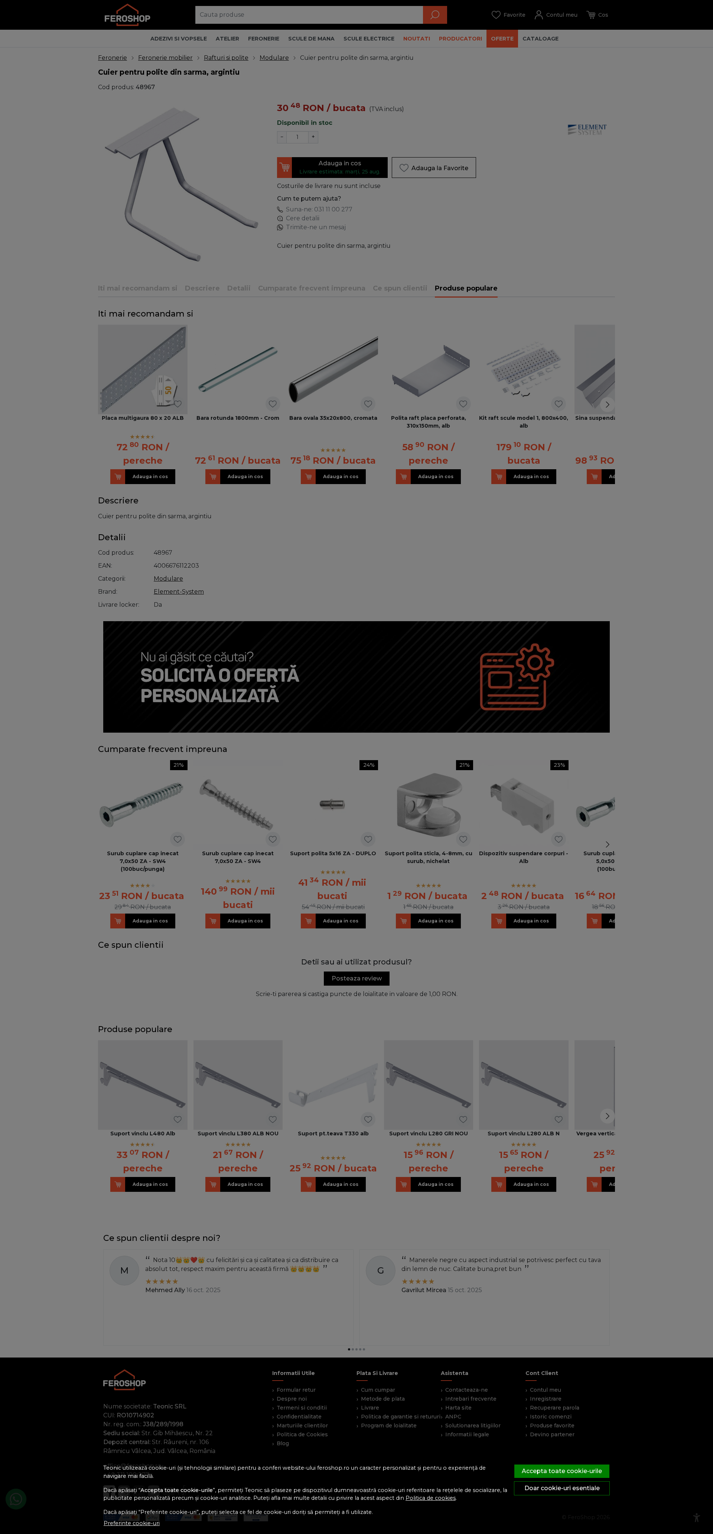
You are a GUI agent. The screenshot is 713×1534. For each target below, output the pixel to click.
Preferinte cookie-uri (132, 1523)
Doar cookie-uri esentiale (562, 1488)
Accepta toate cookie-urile (562, 1471)
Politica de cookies (431, 1498)
